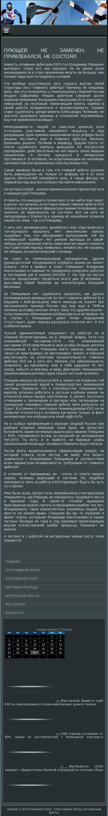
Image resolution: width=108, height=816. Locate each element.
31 (9, 656)
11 (18, 644)
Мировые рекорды (22, 587)
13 (34, 644)
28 (43, 652)
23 (60, 648)
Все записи (15, 604)
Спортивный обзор (23, 570)
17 (9, 648)
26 (26, 652)
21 (43, 648)
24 (9, 652)
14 (43, 644)
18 (17, 648)
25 (17, 652)
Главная (13, 561)
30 (60, 652)
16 (60, 644)
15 (51, 644)
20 (34, 648)
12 (26, 644)
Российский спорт (22, 578)
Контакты (15, 613)
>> (58, 700)
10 (9, 644)
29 (51, 652)
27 (34, 652)
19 (26, 648)
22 (51, 648)
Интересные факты (22, 595)
